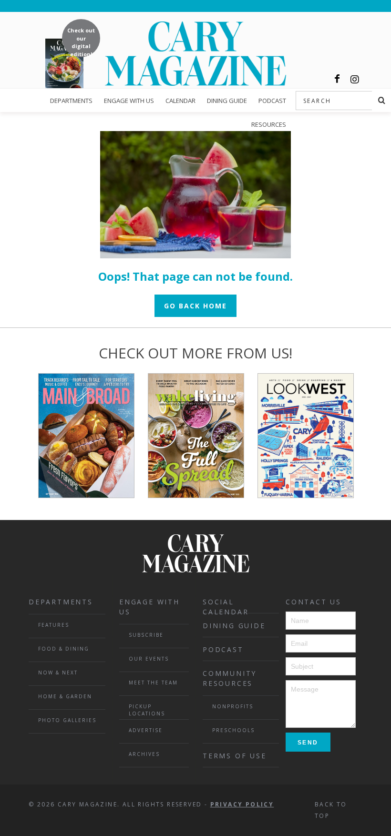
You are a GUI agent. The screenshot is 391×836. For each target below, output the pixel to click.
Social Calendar (225, 605)
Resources (268, 124)
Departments (71, 100)
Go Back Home (195, 305)
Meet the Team (153, 682)
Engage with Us (129, 100)
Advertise (146, 730)
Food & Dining (63, 648)
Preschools (233, 730)
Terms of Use (235, 755)
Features (53, 625)
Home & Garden (65, 696)
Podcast (272, 100)
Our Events (149, 658)
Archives (144, 754)
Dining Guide (227, 100)
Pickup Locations (147, 710)
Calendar (180, 100)
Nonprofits (232, 706)
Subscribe (146, 635)
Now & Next (58, 672)
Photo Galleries (67, 720)
